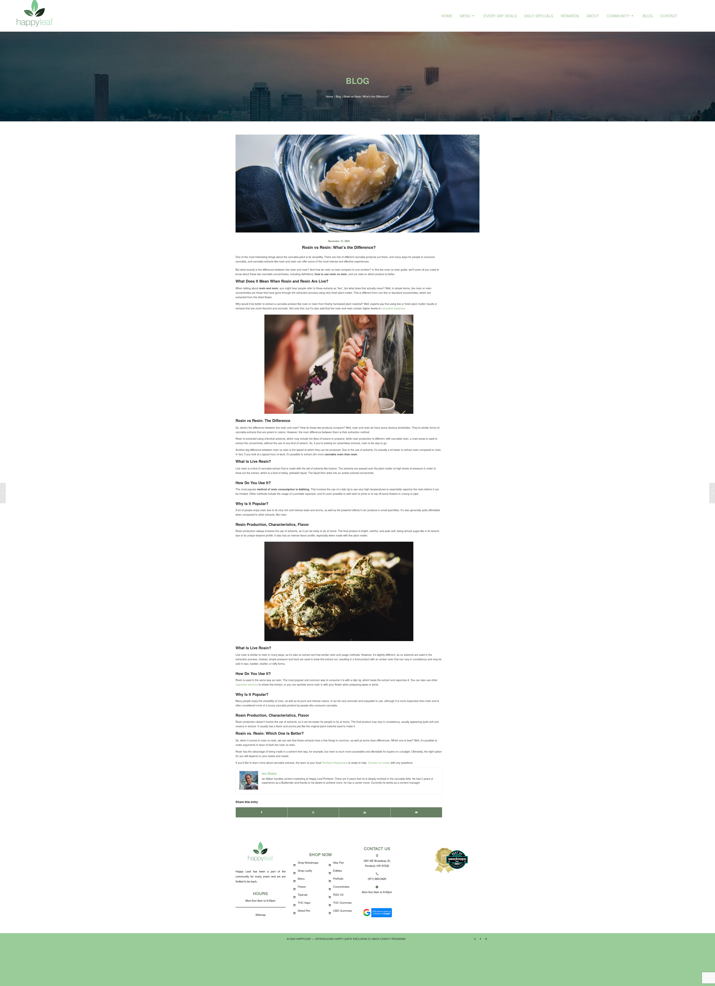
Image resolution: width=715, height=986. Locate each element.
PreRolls (338, 879)
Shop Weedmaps (308, 863)
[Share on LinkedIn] (364, 812)
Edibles (337, 871)
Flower (302, 887)
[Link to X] (475, 939)
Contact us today (379, 762)
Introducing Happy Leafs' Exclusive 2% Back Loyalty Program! (360, 939)
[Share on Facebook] (261, 812)
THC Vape (304, 903)
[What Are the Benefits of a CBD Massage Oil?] (3, 493)
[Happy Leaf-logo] (35, 16)
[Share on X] (313, 812)
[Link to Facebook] (480, 939)
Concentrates (341, 887)
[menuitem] (446, 16)
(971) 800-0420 (377, 879)
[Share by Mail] (416, 812)
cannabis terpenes (393, 308)
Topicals (303, 895)
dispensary (340, 762)
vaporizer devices (247, 684)
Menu (301, 879)
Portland (327, 762)
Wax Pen (338, 863)
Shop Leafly (305, 871)
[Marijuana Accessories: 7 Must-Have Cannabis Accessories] (712, 493)
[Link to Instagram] (486, 939)
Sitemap (260, 915)
